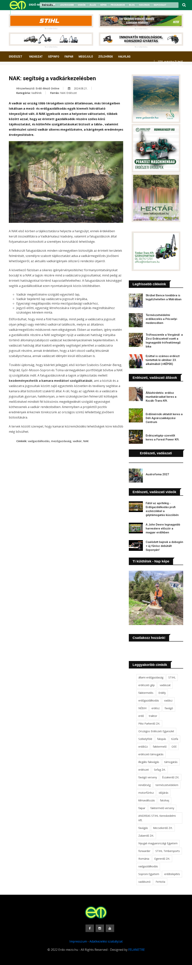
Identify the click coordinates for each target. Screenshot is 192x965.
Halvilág (124, 56)
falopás (161, 739)
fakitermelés (145, 693)
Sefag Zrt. (160, 769)
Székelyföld (145, 739)
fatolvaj (164, 800)
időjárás (163, 792)
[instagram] (19, 12)
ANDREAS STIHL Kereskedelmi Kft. (157, 818)
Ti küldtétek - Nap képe (151, 561)
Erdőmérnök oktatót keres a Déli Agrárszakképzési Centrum (164, 418)
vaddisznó (144, 881)
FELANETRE (136, 950)
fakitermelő (159, 746)
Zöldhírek (105, 56)
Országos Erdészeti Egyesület (156, 731)
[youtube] (24, 12)
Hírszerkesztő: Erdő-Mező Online (37, 88)
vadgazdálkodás (39, 441)
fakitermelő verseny (162, 808)
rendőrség (144, 785)
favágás (143, 828)
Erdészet (15, 56)
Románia (143, 858)
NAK (86, 441)
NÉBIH (142, 708)
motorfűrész (146, 792)
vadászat (165, 685)
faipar (141, 808)
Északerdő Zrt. (170, 777)
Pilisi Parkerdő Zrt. (149, 723)
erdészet (143, 769)
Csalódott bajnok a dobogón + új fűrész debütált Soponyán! (164, 546)
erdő (141, 716)
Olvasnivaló (47, 70)
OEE (174, 746)
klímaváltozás (146, 800)
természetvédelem (167, 785)
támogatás (171, 762)
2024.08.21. (80, 88)
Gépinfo (53, 56)
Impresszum (78, 941)
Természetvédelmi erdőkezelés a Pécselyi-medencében (162, 319)
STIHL (172, 677)
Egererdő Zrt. (162, 858)
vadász (168, 700)
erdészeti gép (146, 685)
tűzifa (174, 739)
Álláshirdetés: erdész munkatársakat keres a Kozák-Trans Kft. (161, 396)
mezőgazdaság (61, 441)
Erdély (162, 693)
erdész (156, 708)
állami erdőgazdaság (150, 677)
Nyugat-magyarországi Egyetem (158, 843)
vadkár (77, 441)
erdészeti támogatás (151, 754)
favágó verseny (147, 777)
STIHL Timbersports (167, 851)
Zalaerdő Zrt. (146, 835)
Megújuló (86, 56)
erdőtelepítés (172, 874)
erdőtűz (143, 746)
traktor (153, 716)
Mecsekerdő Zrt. (163, 828)
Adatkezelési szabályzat (106, 941)
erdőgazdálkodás (148, 700)
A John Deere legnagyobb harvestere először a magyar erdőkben (163, 528)
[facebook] (15, 12)
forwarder (144, 851)
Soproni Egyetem (148, 874)
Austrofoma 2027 (157, 474)
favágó (169, 708)
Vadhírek (36, 93)
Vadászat (36, 56)
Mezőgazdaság (22, 70)
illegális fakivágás (148, 762)
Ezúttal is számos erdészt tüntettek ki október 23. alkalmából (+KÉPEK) (163, 360)
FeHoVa (160, 881)
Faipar (68, 56)
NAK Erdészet (68, 93)
